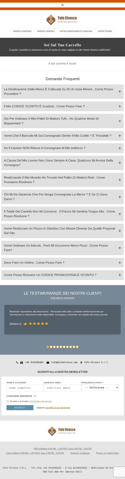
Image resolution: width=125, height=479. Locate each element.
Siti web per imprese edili (65, 471)
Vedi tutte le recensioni (62, 297)
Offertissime (105, 31)
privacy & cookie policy (107, 453)
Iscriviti (20, 407)
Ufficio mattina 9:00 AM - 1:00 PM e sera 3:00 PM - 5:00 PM (62, 449)
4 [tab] (57, 347)
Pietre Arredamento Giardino (76, 31)
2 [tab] (51, 347)
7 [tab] (67, 347)
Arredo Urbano (45, 31)
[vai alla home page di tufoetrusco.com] (62, 20)
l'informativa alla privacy (40, 401)
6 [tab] (64, 347)
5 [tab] (61, 347)
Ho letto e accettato (31, 401)
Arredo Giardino (22, 31)
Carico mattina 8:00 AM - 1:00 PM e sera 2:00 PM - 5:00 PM (35, 453)
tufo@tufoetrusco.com (64, 362)
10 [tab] (77, 347)
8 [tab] (70, 347)
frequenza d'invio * (92, 383)
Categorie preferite (19, 396)
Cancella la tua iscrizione (57, 407)
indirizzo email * (53, 383)
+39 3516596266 (34, 362)
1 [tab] (48, 347)
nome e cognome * (17, 383)
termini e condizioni (80, 453)
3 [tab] (54, 347)
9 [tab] (74, 347)
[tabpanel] (62, 320)
